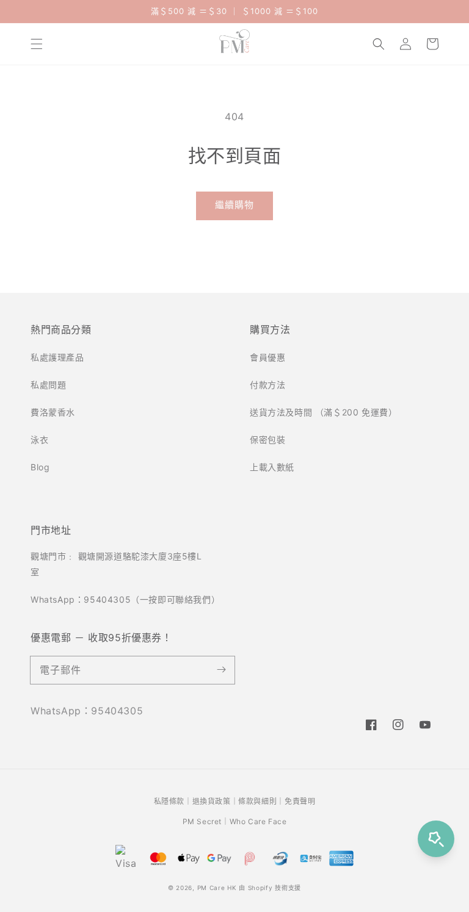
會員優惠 (267, 357)
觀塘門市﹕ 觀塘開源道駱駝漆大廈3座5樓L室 (116, 563)
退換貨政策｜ (215, 801)
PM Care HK (217, 887)
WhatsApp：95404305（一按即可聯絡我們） (125, 599)
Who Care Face (258, 821)
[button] (36, 44)
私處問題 (48, 384)
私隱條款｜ (173, 801)
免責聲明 (300, 801)
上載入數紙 (272, 467)
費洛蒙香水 (53, 412)
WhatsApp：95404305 (87, 711)
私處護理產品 (57, 357)
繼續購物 (234, 204)
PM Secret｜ (206, 821)
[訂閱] (221, 669)
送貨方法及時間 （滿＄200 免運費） (323, 412)
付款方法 (267, 384)
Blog (40, 467)
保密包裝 (267, 439)
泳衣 (39, 439)
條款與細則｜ (261, 801)
